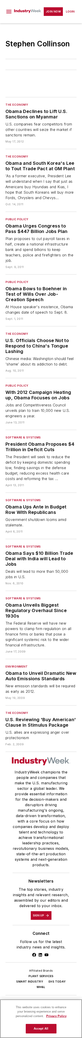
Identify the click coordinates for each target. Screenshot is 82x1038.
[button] (8, 11)
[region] (41, 1018)
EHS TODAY (57, 981)
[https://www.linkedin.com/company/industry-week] (40, 955)
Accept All (41, 1028)
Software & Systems (23, 437)
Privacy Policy (56, 1016)
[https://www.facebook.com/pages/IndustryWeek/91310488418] (34, 955)
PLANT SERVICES (41, 976)
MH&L (41, 987)
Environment (16, 666)
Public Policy (16, 219)
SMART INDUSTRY (29, 981)
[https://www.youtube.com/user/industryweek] (46, 955)
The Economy (16, 104)
